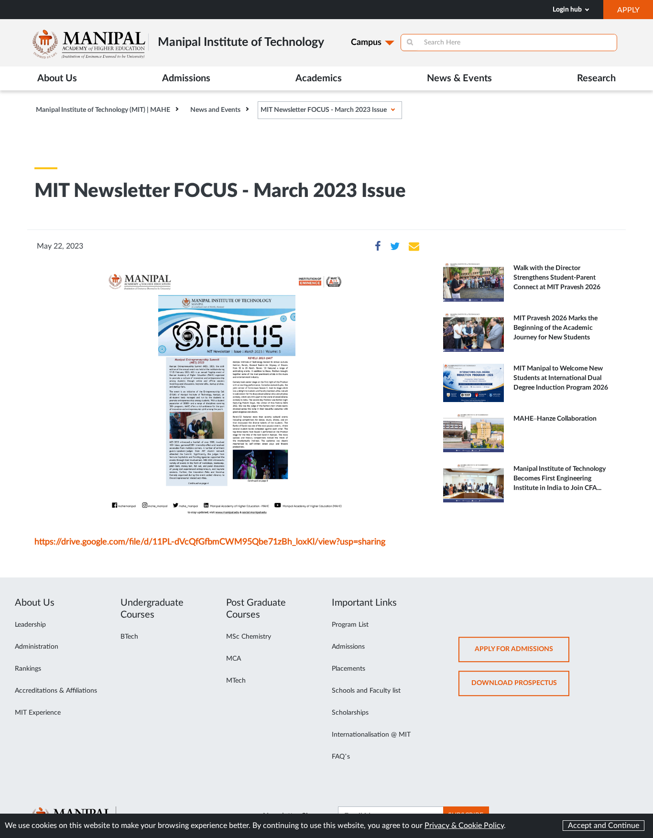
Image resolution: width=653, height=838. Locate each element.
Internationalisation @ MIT (371, 734)
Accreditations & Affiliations (56, 690)
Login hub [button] (568, 9)
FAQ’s (341, 756)
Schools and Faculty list (366, 690)
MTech (236, 680)
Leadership (30, 624)
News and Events (215, 110)
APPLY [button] (635, 12)
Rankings (28, 668)
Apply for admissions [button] (522, 654)
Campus (366, 42)
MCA (233, 658)
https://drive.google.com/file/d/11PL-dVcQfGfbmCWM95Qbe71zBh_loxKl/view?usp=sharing (209, 542)
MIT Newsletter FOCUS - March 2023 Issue (324, 110)
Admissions (348, 646)
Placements (348, 668)
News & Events (459, 78)
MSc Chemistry (248, 636)
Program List (350, 624)
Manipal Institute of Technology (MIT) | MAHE (103, 110)
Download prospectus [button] (520, 688)
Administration (36, 646)
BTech (129, 636)
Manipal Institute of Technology (241, 42)
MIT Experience (38, 712)
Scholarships (350, 712)
